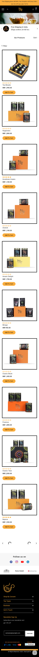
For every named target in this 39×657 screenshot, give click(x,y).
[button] (6, 83)
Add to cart (9, 92)
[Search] (7, 9)
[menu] (3, 9)
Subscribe (30, 633)
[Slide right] (37, 28)
